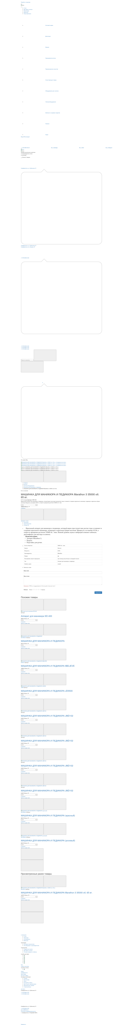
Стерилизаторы (27, 987)
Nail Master (23, 637)
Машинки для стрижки (29, 985)
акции (22, 971)
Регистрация (27, 136)
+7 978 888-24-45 (25, 347)
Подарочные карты (28, 949)
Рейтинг (26, 589)
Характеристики (27, 523)
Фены (25, 981)
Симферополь (24, 972)
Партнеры (26, 937)
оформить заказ (24, 521)
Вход (22, 136)
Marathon (23, 889)
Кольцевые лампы (28, 982)
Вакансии (26, 12)
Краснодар (23, 974)
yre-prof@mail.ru (25, 1010)
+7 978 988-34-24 (25, 349)
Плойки (25, 978)
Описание (26, 522)
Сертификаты (27, 939)
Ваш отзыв (26, 576)
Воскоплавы (26, 979)
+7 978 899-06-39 (25, 258)
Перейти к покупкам (25, 2)
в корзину (23, 508)
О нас (25, 8)
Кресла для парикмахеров (30, 984)
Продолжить (98, 592)
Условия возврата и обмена (30, 952)
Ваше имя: (26, 570)
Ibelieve (22, 662)
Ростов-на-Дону (24, 975)
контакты (23, 989)
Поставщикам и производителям (31, 945)
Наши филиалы (27, 13)
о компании (23, 935)
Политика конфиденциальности (28, 1011)
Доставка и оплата (28, 9)
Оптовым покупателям (29, 944)
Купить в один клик (25, 623)
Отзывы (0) (26, 525)
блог (22, 965)
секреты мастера (25, 966)
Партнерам (26, 11)
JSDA (22, 687)
